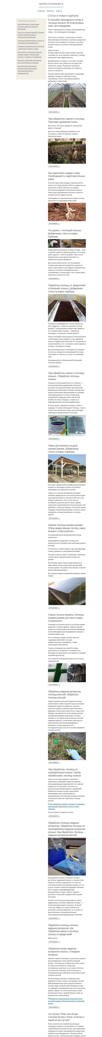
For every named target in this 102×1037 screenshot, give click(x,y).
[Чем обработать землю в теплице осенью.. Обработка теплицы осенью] (67, 425)
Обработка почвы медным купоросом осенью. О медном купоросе (64, 951)
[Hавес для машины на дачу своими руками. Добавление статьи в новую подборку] (67, 468)
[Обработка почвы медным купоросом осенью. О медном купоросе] (67, 1001)
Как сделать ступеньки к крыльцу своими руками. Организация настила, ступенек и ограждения (30, 54)
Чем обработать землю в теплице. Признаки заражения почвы (66, 120)
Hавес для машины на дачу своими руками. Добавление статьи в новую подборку (63, 448)
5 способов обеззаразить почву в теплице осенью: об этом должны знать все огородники (66, 22)
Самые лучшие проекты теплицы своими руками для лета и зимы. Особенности (66, 617)
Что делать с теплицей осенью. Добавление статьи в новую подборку (64, 233)
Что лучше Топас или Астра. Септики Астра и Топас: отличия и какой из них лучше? (66, 1017)
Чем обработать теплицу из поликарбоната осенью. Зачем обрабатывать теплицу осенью (64, 772)
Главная (41, 10)
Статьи (59, 10)
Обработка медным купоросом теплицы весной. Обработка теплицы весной (64, 694)
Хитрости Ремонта (51, 3)
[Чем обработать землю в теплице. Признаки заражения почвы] (67, 151)
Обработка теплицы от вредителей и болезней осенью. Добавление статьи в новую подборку (66, 288)
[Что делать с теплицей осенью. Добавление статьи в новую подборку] (67, 243)
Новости (50, 10)
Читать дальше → (54, 112)
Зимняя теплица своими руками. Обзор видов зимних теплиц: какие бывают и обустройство (66, 528)
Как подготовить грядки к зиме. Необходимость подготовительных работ (66, 176)
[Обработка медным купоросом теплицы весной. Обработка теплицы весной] (67, 746)
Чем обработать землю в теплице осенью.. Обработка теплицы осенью (66, 376)
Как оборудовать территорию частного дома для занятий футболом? (28, 26)
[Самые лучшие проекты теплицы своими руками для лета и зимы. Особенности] (67, 672)
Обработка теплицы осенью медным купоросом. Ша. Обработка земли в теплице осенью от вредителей (63, 930)
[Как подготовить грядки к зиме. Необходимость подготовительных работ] (67, 212)
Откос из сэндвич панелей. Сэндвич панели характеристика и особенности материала (31, 35)
